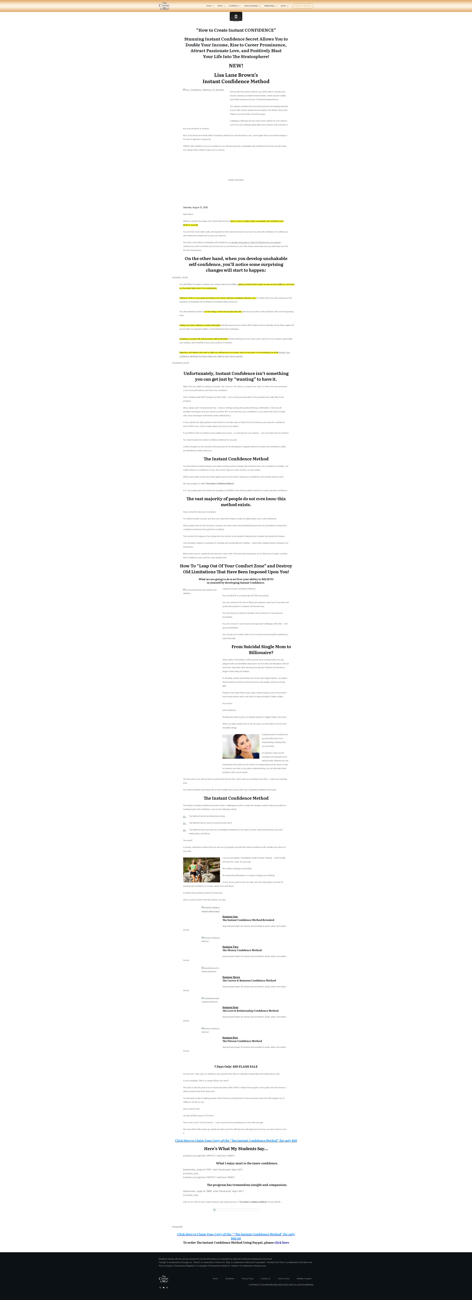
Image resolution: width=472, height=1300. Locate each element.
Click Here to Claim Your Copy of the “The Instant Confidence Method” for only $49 (236, 1140)
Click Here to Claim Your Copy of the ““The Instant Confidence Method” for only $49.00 (236, 1236)
